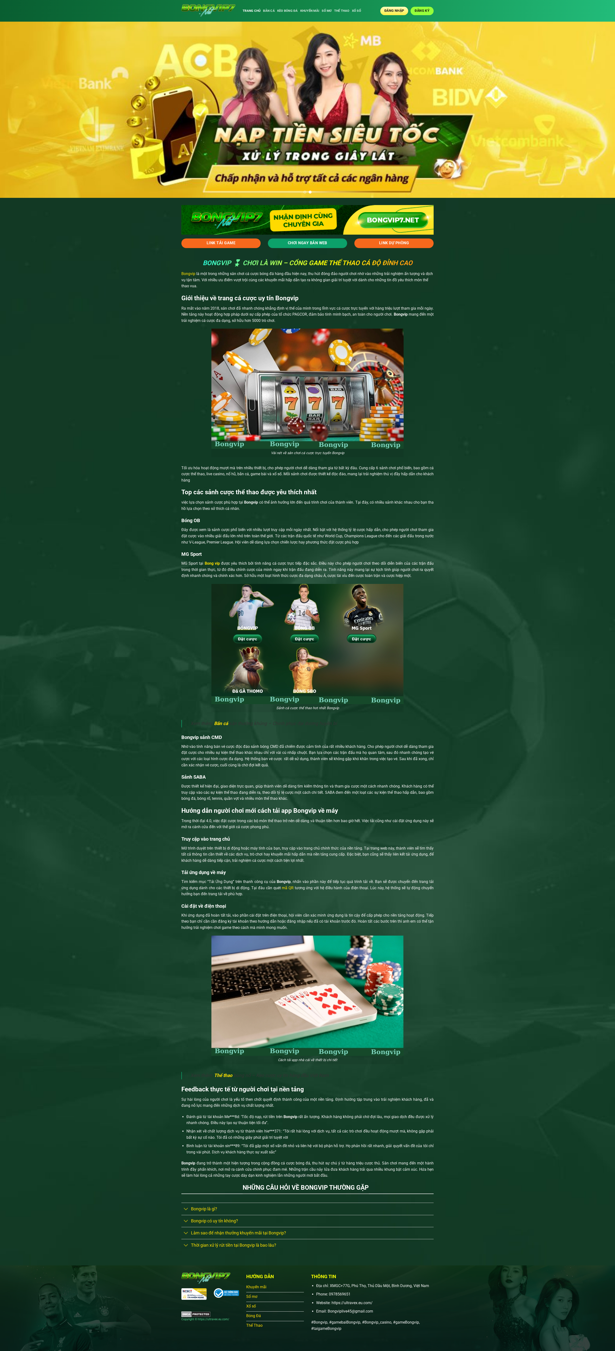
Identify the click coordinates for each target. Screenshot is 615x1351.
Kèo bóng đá (287, 11)
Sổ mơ (327, 11)
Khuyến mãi (310, 11)
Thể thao (342, 11)
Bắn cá (269, 11)
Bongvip (188, 273)
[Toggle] (186, 1209)
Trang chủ (252, 11)
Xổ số (356, 11)
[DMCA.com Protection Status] (195, 1314)
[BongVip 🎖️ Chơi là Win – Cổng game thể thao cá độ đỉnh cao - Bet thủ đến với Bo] (208, 10)
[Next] (596, 109)
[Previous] (18, 109)
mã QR (287, 888)
